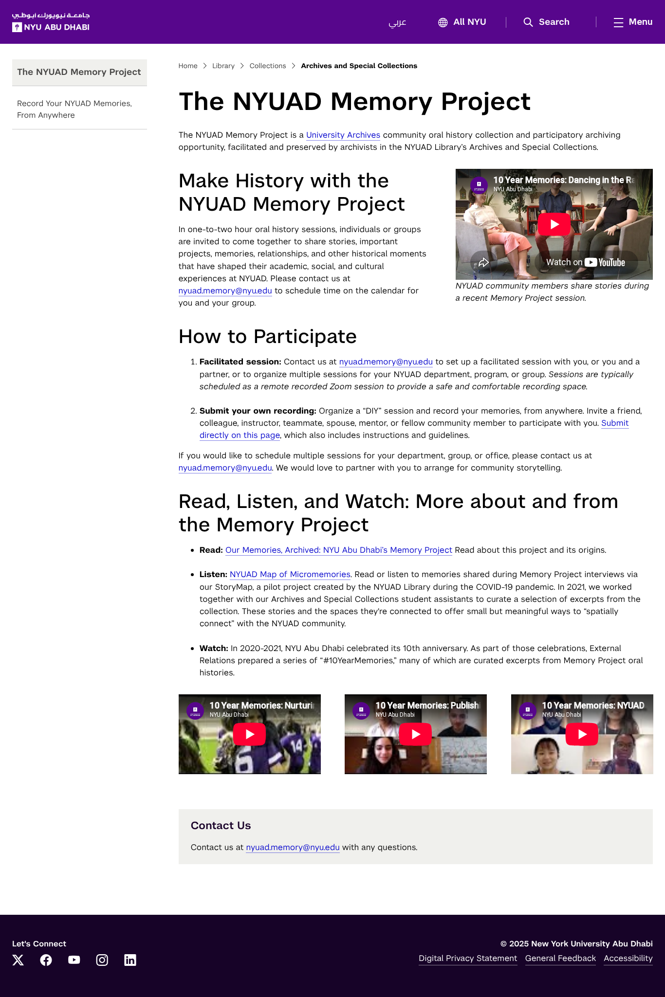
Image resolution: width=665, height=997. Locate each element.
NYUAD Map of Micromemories (290, 574)
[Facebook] (46, 961)
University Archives (343, 134)
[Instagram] (102, 961)
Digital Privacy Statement (468, 958)
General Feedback (560, 958)
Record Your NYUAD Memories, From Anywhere (74, 109)
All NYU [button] (469, 22)
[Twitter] (18, 961)
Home (188, 66)
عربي (397, 22)
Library (223, 66)
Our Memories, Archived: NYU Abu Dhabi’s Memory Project (339, 549)
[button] (550, 22)
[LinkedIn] (130, 961)
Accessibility (628, 958)
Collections (267, 66)
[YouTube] (74, 961)
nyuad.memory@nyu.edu (225, 290)
